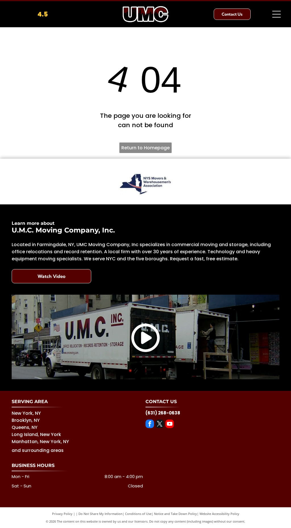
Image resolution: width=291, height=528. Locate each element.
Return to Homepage (145, 147)
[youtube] (169, 424)
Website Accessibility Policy (219, 514)
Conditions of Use (138, 514)
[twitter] (159, 424)
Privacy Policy (62, 514)
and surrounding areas (38, 450)
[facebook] (150, 424)
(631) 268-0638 (163, 413)
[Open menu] (276, 14)
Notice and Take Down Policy (175, 514)
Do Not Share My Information (100, 514)
